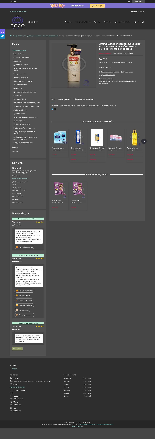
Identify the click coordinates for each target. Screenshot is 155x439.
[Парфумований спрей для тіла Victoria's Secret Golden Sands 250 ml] (134, 137)
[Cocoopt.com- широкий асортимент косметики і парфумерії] (17, 22)
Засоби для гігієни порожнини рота (25, 117)
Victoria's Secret (18, 54)
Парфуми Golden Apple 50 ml (23, 143)
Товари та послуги (82, 22)
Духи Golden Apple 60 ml (21, 124)
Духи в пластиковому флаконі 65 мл (26, 106)
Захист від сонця (19, 121)
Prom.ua (87, 422)
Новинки (15, 147)
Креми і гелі (17, 88)
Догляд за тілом (19, 113)
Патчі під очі (17, 95)
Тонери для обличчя (20, 77)
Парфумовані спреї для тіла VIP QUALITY (24, 132)
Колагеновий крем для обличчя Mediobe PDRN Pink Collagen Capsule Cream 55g (27, 275)
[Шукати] (142, 22)
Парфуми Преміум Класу (21, 57)
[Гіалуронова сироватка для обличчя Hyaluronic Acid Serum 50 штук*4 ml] (59, 190)
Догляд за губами (19, 99)
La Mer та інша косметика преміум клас (26, 103)
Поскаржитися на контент (88, 424)
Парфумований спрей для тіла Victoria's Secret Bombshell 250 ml (28, 236)
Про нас (97, 22)
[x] (55, 109)
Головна (68, 22)
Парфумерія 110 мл (20, 110)
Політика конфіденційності (105, 424)
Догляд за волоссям (34, 36)
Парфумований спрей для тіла (24, 128)
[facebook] (52, 109)
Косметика (17, 61)
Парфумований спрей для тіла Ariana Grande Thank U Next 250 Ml (28, 232)
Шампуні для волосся (50, 36)
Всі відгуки (17, 348)
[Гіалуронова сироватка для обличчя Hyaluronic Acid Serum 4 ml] (78, 190)
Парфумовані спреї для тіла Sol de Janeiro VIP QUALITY (25, 138)
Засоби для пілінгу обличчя (22, 81)
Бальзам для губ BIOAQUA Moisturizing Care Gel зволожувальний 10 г (28, 240)
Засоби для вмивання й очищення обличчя (25, 69)
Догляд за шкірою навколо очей (24, 92)
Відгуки (15, 151)
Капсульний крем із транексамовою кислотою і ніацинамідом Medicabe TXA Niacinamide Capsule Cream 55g (29, 269)
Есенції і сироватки (20, 74)
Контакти (107, 22)
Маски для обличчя (20, 85)
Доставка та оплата (122, 22)
